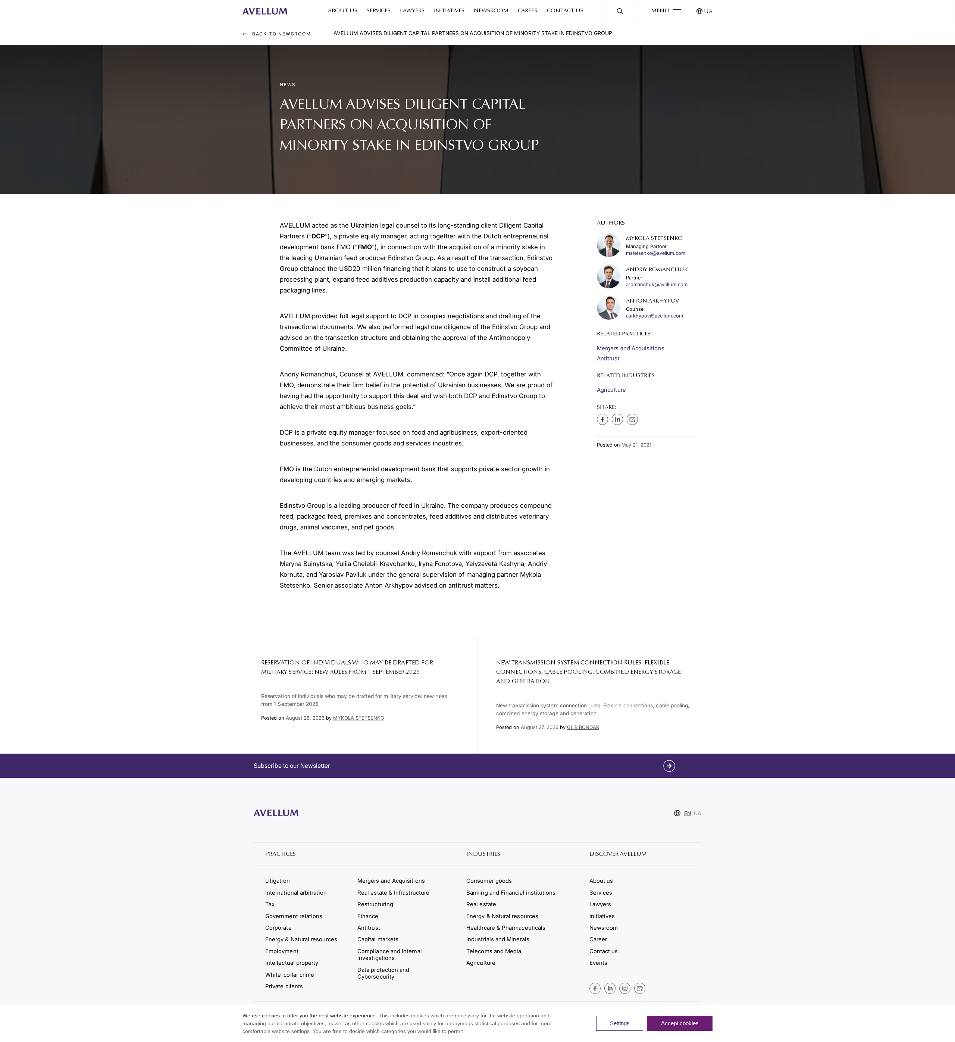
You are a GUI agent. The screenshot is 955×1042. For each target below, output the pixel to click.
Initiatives (449, 11)
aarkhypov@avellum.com (654, 316)
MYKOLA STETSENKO (358, 718)
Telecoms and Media (493, 951)
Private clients (284, 986)
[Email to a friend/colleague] (632, 419)
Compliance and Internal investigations (389, 954)
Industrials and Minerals (497, 939)
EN (687, 813)
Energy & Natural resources (301, 939)
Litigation (277, 880)
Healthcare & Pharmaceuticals (505, 927)
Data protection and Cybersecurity (383, 973)
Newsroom (491, 11)
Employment (281, 951)
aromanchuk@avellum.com (657, 284)
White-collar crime (289, 974)
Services (379, 11)
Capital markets (377, 939)
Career (528, 11)
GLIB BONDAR (583, 727)
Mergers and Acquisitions (630, 348)
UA (708, 12)
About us (342, 11)
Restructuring (375, 904)
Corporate (278, 927)
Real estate (481, 904)
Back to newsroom (280, 34)
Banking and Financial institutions (510, 892)
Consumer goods (489, 880)
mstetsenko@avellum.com (655, 253)
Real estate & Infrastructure (393, 892)
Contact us (565, 11)
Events (598, 962)
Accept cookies (680, 1023)
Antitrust (608, 358)
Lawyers (412, 11)
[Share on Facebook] (602, 419)
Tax (270, 904)
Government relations (293, 916)
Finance (368, 916)
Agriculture (611, 390)
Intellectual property (291, 962)
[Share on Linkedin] (617, 419)
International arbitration (296, 892)
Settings (620, 1023)
